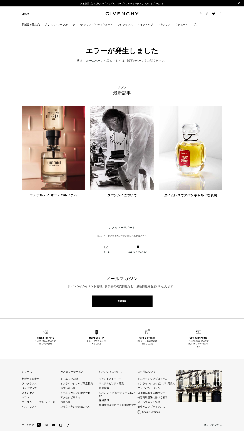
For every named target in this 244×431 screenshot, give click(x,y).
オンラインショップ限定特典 (76, 383)
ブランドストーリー (110, 378)
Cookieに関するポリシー (151, 392)
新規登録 (122, 301)
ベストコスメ (29, 406)
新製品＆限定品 (30, 378)
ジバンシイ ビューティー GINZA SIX (117, 394)
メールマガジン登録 (149, 402)
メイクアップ (29, 388)
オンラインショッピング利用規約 (156, 383)
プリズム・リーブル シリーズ (38, 402)
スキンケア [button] (164, 24)
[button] (201, 14)
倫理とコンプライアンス (151, 406)
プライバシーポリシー (150, 388)
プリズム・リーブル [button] (56, 24)
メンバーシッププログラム (153, 378)
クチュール (181, 24)
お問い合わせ (67, 388)
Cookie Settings (151, 411)
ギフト (25, 397)
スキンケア (28, 392)
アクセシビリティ (70, 397)
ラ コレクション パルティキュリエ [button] (93, 24)
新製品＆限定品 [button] (31, 24)
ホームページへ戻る (99, 60)
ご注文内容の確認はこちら (75, 406)
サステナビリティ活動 (111, 383)
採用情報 (104, 400)
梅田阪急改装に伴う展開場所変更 (117, 404)
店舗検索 (104, 388)
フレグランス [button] (125, 24)
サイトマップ (211, 425)
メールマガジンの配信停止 (75, 392)
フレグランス (29, 383)
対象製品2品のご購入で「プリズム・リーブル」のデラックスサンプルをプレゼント (122, 3)
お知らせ (65, 402)
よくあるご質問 (69, 378)
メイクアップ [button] (145, 24)
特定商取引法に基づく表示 (153, 397)
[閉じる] (239, 3)
